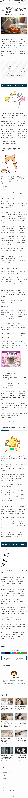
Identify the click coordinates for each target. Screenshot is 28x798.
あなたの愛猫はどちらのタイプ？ (12, 66)
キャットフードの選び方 (8, 772)
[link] (14, 687)
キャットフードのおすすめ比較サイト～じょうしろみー (14, 1)
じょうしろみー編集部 (14, 677)
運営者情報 (4, 310)
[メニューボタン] (1, 1)
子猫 (4, 775)
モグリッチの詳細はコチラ (7, 422)
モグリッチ (20, 345)
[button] (3, 653)
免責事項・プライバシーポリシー (10, 790)
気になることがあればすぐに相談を (13, 75)
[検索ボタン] (27, 1)
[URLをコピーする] (25, 653)
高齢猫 (8, 14)
